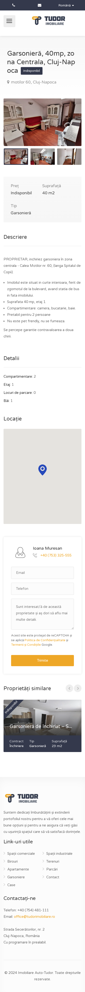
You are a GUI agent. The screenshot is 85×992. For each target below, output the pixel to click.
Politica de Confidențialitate (45, 640)
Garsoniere (16, 877)
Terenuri (52, 861)
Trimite (42, 660)
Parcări (52, 869)
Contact (52, 877)
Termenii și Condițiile (26, 645)
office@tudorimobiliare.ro (34, 916)
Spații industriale (59, 853)
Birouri (12, 861)
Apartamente (18, 869)
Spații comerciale (21, 853)
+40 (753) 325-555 (56, 555)
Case (11, 885)
